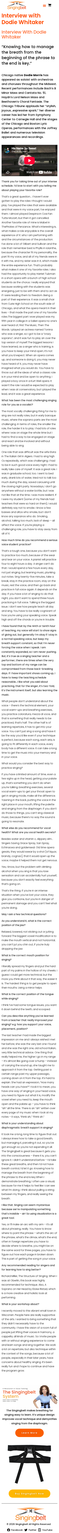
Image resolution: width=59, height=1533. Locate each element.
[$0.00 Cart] (49, 5)
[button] (44, 5)
